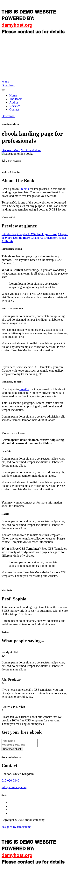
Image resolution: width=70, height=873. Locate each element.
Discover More (11, 150)
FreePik (24, 188)
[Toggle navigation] (3, 89)
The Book (15, 99)
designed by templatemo (16, 826)
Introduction (9, 234)
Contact (14, 109)
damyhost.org (17, 24)
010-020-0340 (10, 780)
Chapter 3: (43, 237)
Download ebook (12, 749)
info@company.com (14, 787)
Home (13, 95)
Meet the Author (31, 150)
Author (13, 102)
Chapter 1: (37, 234)
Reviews (14, 106)
